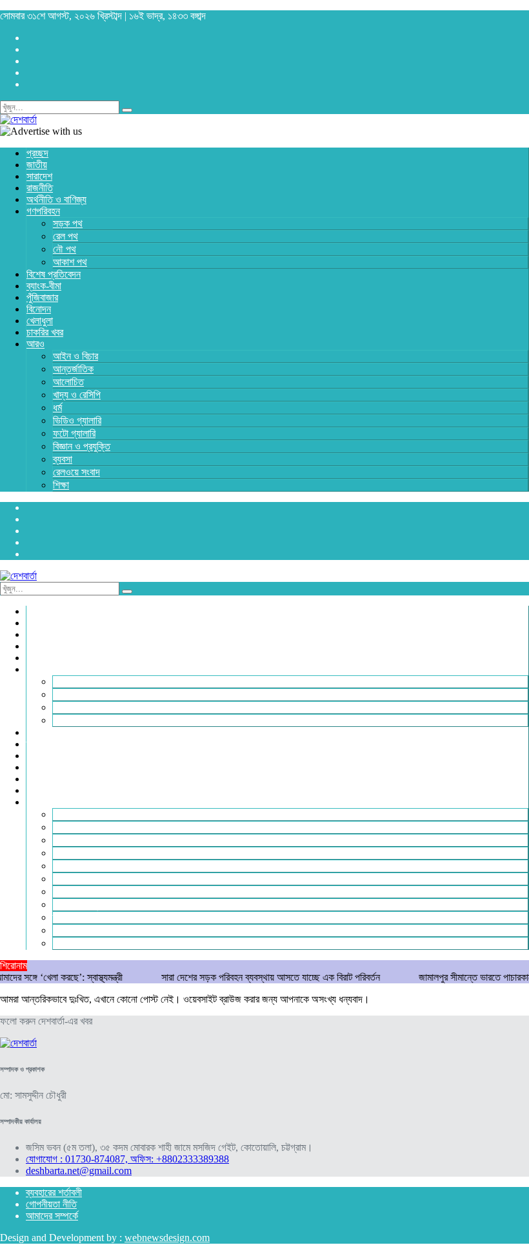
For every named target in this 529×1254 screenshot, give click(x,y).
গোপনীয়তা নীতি (51, 1204)
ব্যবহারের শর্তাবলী (54, 1192)
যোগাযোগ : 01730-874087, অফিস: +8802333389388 (127, 1158)
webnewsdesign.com (167, 1237)
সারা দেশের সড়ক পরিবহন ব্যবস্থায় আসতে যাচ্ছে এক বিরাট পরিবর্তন (253, 977)
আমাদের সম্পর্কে (52, 1215)
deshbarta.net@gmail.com (79, 1170)
